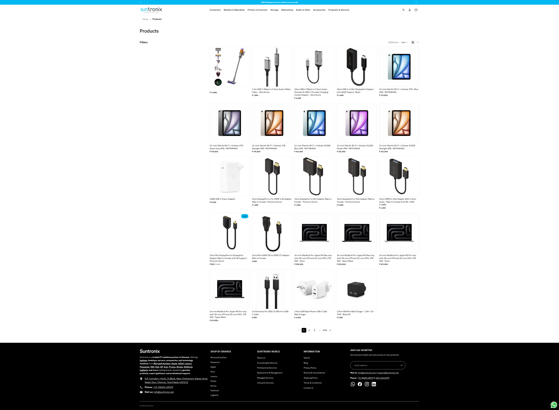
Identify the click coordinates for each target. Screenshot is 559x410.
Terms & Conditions (313, 382)
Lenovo (213, 376)
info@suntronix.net (164, 391)
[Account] (409, 10)
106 (325, 330)
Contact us (308, 388)
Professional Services (267, 367)
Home (145, 19)
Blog (306, 363)
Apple (213, 367)
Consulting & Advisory (267, 363)
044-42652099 (382, 378)
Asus (212, 371)
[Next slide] (330, 67)
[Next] (330, 330)
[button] (404, 42)
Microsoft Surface (218, 357)
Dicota (213, 386)
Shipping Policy (311, 378)
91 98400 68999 (366, 378)
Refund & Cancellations (314, 372)
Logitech (214, 395)
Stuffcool (214, 390)
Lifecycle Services (265, 382)
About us (261, 357)
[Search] (403, 10)
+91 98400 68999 (163, 387)
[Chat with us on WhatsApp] (554, 405)
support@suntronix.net (388, 372)
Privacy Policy (310, 367)
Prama (213, 381)
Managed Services (265, 378)
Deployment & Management (269, 372)
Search (307, 357)
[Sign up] (401, 365)
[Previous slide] (298, 67)
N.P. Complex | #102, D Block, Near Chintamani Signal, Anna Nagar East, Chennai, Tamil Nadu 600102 (176, 380)
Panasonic (215, 362)
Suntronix (150, 406)
